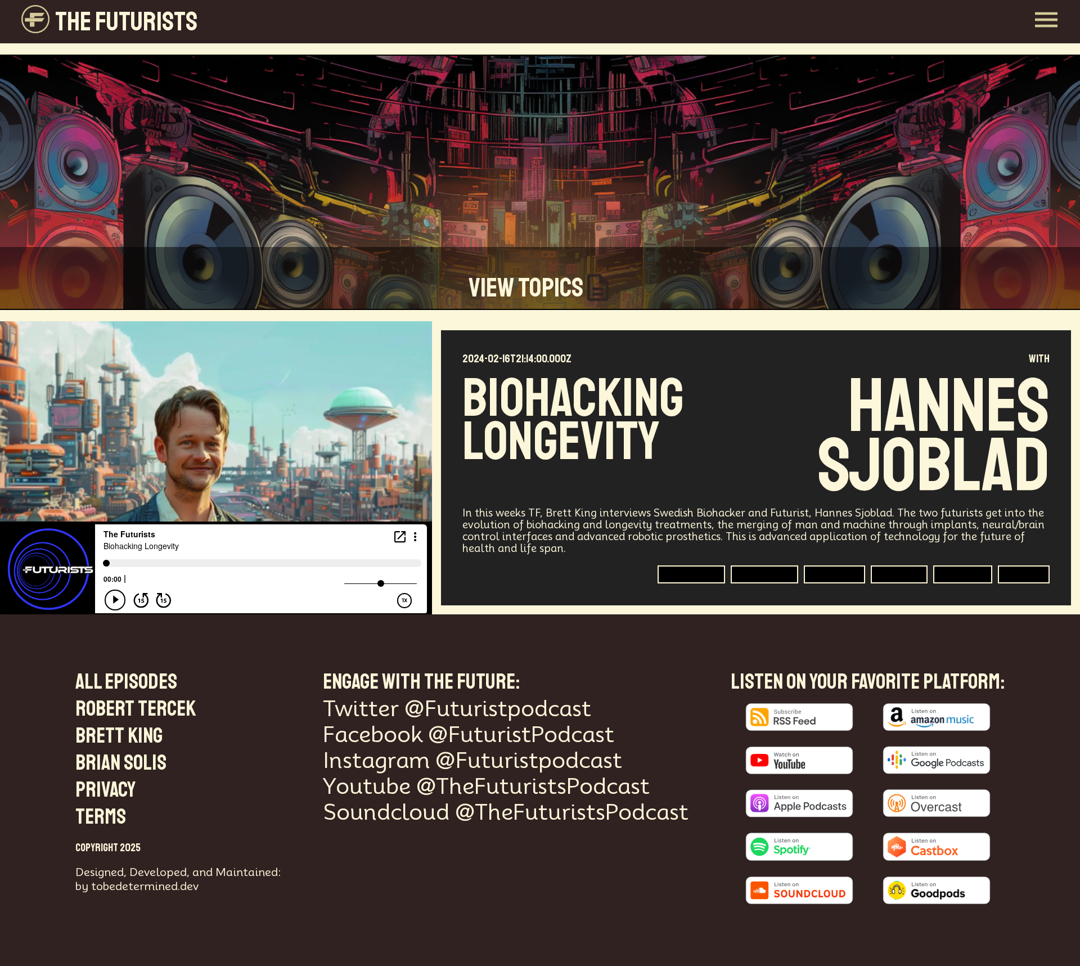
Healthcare (764, 574)
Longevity (834, 574)
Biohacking (691, 574)
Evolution (963, 574)
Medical (1024, 574)
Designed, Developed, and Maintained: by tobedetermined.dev (178, 879)
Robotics (899, 574)
